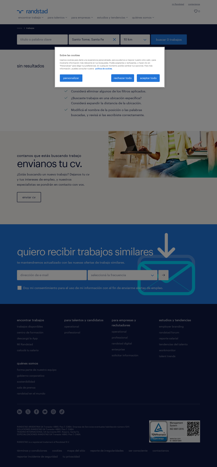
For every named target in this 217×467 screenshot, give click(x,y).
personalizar (71, 78)
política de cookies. (103, 68)
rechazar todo (123, 78)
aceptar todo (148, 78)
